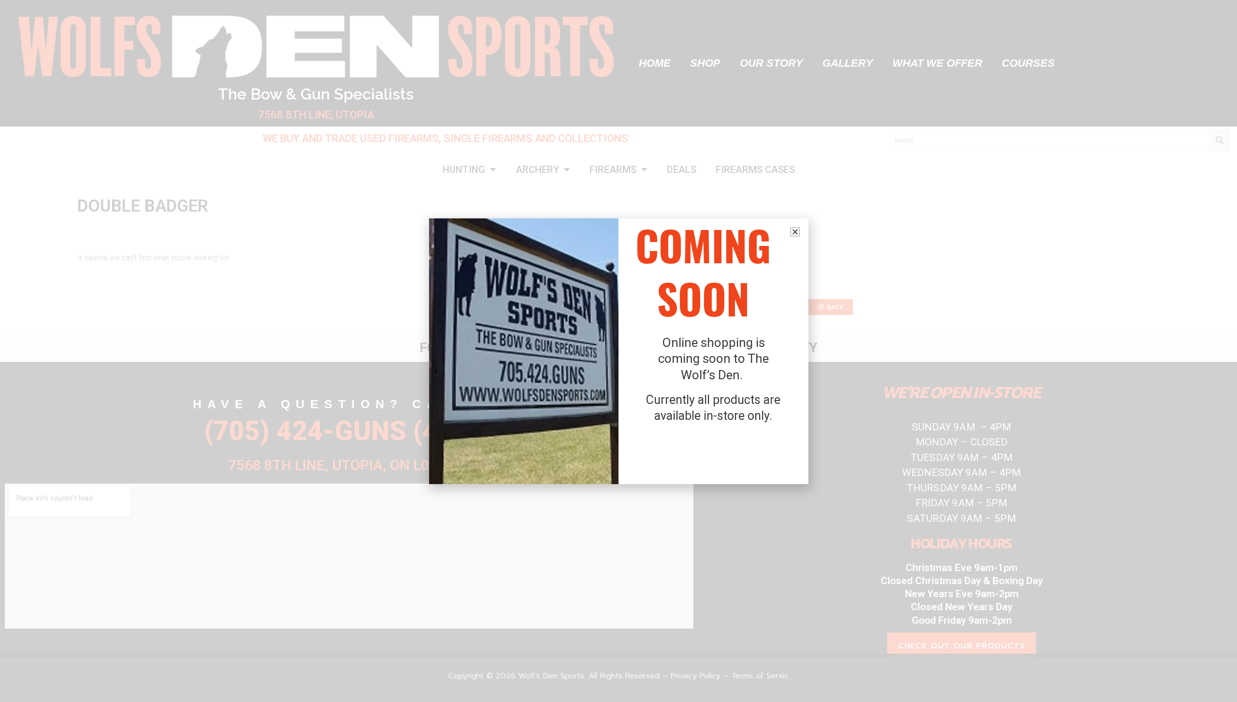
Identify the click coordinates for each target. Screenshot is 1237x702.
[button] (795, 231)
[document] (618, 351)
